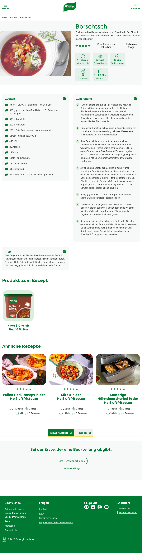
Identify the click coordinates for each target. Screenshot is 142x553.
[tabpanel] (71, 461)
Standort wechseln (128, 512)
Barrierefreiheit (11, 530)
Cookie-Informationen (15, 517)
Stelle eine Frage (71, 468)
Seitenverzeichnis (48, 518)
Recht (7, 521)
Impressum (9, 526)
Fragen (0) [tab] (84, 432)
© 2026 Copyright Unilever (21, 539)
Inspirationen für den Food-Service (56, 522)
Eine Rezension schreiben (72, 461)
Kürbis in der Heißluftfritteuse (71, 397)
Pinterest (86, 507)
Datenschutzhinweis (14, 509)
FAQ (41, 513)
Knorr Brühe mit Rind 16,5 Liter (18, 328)
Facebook (93, 507)
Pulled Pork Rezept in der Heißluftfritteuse (24, 397)
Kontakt (43, 509)
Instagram (99, 507)
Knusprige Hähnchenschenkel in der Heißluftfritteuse (118, 399)
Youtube (106, 507)
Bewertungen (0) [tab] (61, 432)
